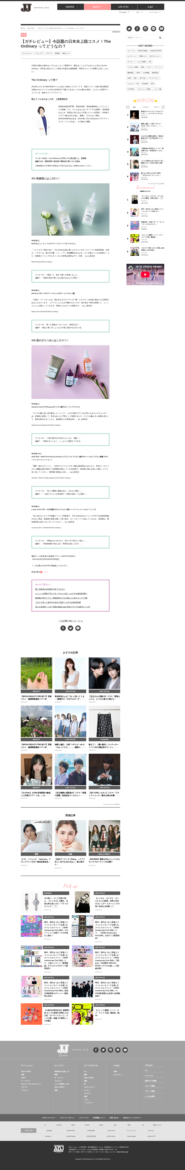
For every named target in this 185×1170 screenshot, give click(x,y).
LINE (129, 78)
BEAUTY (96, 6)
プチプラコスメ (154, 78)
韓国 (56, 1075)
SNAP (23, 1078)
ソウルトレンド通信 (143, 89)
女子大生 (143, 78)
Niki (135, 78)
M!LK (138, 73)
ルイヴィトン (132, 56)
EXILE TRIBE (142, 51)
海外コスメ (66, 53)
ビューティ (31, 28)
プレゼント (25, 1090)
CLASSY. (59, 1125)
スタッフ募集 (150, 1086)
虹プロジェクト (155, 56)
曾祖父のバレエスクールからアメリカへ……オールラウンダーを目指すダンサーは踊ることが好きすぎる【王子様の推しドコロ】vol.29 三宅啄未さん (152, 112)
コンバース (131, 51)
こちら (45, 572)
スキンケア (39, 53)
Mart (115, 1125)
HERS (101, 1125)
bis (143, 1125)
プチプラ (49, 53)
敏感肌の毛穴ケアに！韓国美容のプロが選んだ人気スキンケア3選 (61, 598)
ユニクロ (130, 84)
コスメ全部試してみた (62, 1084)
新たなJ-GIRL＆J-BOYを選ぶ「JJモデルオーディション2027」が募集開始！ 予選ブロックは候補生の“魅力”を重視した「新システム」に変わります (152, 174)
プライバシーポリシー (67, 1118)
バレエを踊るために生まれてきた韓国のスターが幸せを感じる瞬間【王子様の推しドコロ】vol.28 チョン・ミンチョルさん (152, 162)
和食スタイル (157, 1125)
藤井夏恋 (130, 73)
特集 (22, 1075)
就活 (142, 67)
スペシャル (154, 12)
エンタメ (87, 1090)
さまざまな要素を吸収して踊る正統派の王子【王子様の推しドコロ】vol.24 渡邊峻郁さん (152, 137)
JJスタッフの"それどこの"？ (31, 1084)
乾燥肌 (57, 53)
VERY (73, 1125)
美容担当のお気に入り (62, 1071)
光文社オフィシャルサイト (132, 1118)
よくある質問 (150, 1096)
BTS (152, 84)
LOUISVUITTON (155, 51)
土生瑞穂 (146, 73)
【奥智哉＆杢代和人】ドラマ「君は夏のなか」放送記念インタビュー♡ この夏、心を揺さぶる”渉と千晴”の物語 (152, 149)
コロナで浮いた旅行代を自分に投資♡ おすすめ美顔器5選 (58, 602)
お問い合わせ (114, 1118)
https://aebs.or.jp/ (122, 1152)
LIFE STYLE (123, 6)
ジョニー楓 (157, 89)
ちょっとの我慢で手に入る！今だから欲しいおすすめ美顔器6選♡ (61, 594)
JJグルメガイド (89, 1087)
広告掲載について (99, 1118)
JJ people (123, 12)
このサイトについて (48, 1118)
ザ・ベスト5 (25, 1081)
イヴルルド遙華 (132, 67)
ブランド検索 (150, 1091)
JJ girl (150, 6)
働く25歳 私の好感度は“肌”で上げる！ (50, 589)
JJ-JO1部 (130, 89)
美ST (129, 1125)
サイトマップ (83, 1118)
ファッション (27, 1065)
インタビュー (88, 1103)
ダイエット (131, 62)
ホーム (23, 28)
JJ (45, 1125)
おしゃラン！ (118, 1075)
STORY (87, 1125)
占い (138, 12)
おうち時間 (142, 62)
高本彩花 (155, 73)
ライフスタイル (91, 1065)
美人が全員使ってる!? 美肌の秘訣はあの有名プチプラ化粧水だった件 (62, 607)
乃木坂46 (145, 84)
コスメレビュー (27, 53)
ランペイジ (158, 67)
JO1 (150, 62)
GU (138, 84)
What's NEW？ (26, 1071)
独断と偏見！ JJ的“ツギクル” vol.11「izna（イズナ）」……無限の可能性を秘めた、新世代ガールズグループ (152, 125)
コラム (86, 1099)
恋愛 (85, 1096)
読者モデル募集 (150, 1081)
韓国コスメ (143, 56)
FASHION (70, 6)
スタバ (149, 67)
